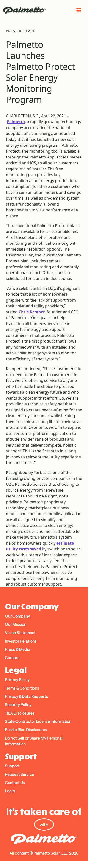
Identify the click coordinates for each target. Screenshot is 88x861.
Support (12, 766)
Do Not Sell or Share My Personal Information (34, 741)
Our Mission (15, 624)
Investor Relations (21, 641)
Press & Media (17, 649)
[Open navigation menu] (78, 10)
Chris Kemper (32, 312)
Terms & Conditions (22, 688)
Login (10, 790)
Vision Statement (20, 632)
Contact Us (15, 782)
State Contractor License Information (38, 721)
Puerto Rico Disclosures (26, 729)
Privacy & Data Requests (26, 696)
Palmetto (16, 121)
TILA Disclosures (19, 713)
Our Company (17, 616)
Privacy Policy (17, 679)
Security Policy (18, 704)
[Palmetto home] (24, 10)
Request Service (19, 774)
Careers (12, 657)
